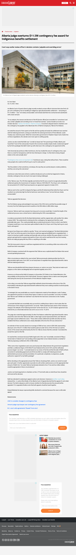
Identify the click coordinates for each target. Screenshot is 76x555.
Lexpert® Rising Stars (34, 520)
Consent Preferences (41, 531)
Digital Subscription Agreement (10, 534)
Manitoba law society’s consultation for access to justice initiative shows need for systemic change (54, 439)
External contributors (35, 526)
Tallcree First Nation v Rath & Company (29, 123)
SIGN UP (62, 428)
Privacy (23, 531)
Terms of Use (51, 531)
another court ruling (58, 379)
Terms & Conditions (62, 531)
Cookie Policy (30, 531)
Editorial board (46, 526)
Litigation (16, 31)
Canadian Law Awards (48, 520)
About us (10, 531)
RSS (58, 526)
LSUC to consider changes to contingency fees (22, 401)
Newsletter (11, 526)
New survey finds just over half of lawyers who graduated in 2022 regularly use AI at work (55, 446)
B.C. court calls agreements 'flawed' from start (23, 408)
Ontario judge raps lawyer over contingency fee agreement (26, 405)
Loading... (64, 3)
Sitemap (53, 526)
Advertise (4, 531)
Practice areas (8, 31)
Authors (26, 526)
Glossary (4, 526)
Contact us (17, 531)
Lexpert (4, 520)
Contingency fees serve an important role (20, 160)
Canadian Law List (21, 520)
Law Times (11, 520)
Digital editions (19, 526)
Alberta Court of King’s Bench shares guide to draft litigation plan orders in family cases (54, 452)
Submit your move (24, 534)
